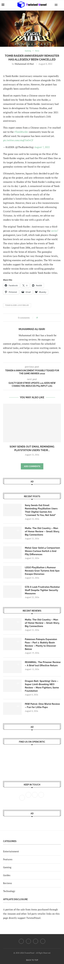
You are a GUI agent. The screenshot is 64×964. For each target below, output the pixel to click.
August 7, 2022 (42, 147)
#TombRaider (21, 131)
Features (7, 859)
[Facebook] (21, 941)
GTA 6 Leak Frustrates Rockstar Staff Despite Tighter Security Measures (42, 590)
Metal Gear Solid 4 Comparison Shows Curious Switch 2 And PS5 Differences (42, 551)
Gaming (7, 867)
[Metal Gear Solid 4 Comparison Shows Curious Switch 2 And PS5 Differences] (12, 552)
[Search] (60, 4)
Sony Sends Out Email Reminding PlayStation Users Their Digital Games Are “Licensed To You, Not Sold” (41, 510)
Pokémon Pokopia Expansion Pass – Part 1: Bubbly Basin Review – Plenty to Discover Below (41, 644)
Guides (6, 875)
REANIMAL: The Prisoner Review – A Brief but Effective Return (43, 664)
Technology (9, 891)
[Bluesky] (42, 941)
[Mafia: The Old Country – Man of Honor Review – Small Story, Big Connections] (12, 533)
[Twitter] (28, 941)
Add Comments (32, 466)
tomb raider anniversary (17, 305)
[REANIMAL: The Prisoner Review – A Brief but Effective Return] (12, 667)
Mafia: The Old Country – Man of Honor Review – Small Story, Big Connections (42, 531)
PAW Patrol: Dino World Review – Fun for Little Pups (42, 706)
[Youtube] (35, 941)
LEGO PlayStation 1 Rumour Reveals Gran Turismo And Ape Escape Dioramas (42, 570)
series (54, 230)
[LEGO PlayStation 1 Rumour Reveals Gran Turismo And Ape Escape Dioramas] (12, 572)
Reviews (7, 883)
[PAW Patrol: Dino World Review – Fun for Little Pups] (12, 708)
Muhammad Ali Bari (24, 63)
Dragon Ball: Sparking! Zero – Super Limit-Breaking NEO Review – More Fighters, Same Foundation (42, 686)
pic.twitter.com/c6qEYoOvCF (18, 140)
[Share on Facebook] (41, 317)
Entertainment (11, 851)
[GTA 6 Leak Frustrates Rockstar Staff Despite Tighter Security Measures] (12, 591)
